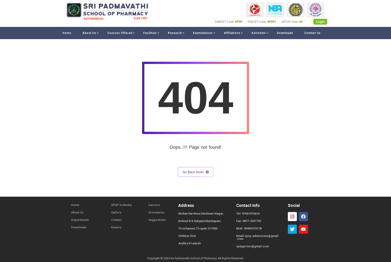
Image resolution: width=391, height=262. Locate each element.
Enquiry (116, 227)
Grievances (156, 212)
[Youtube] (303, 229)
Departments (80, 220)
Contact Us (312, 33)
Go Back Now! (193, 172)
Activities (258, 33)
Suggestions (157, 220)
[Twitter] (292, 229)
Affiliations (232, 33)
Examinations (203, 33)
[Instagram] (292, 216)
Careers (154, 205)
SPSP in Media (121, 205)
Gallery (116, 212)
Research (175, 33)
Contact (116, 220)
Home (66, 33)
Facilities (150, 33)
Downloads (285, 33)
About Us (89, 33)
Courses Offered (119, 33)
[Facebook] (303, 216)
